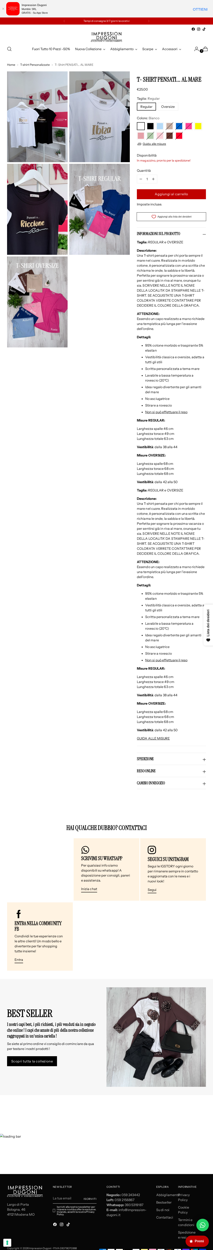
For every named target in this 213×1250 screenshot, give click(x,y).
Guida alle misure (154, 144)
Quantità (144, 170)
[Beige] (169, 126)
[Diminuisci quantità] (153, 179)
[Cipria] (141, 136)
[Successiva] (148, 21)
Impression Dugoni (40, 1248)
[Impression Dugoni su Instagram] (199, 29)
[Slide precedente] (192, 1111)
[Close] (3, 8)
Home (11, 65)
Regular (146, 106)
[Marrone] (169, 136)
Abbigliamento (168, 1195)
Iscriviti (90, 1198)
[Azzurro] (160, 126)
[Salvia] (150, 136)
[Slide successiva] (202, 1111)
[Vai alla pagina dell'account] (195, 49)
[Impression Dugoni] (106, 37)
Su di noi (162, 1210)
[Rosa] (160, 136)
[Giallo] (198, 126)
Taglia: (148, 98)
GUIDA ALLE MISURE (153, 738)
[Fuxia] (189, 126)
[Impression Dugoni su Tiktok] (204, 29)
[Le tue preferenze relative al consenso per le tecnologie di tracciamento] (7, 1243)
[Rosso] (179, 136)
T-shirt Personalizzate (35, 65)
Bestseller (164, 1202)
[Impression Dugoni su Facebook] (193, 29)
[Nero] (150, 126)
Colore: (148, 118)
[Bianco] (141, 126)
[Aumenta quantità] (141, 179)
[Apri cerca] (9, 49)
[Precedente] (64, 21)
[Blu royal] (179, 126)
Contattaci (164, 1217)
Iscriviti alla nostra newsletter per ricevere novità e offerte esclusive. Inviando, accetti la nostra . (76, 1211)
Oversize (168, 106)
